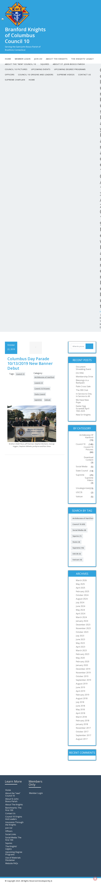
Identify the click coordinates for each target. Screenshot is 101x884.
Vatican (47, 400)
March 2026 (81, 580)
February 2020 (82, 661)
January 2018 (82, 724)
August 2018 (81, 698)
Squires (77, 536)
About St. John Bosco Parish (11, 800)
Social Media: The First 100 (13, 838)
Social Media (81, 466)
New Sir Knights (83, 414)
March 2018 (81, 717)
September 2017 (83, 735)
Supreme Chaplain (15, 79)
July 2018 (80, 702)
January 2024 (82, 621)
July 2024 (80, 602)
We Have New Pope (82, 401)
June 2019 (80, 687)
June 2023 (80, 639)
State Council (39, 394)
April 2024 (80, 613)
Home (8, 59)
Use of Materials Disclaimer (13, 858)
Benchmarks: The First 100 (13, 809)
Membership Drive (84, 376)
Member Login (22, 59)
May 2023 (80, 643)
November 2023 (83, 628)
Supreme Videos (66, 74)
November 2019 (83, 672)
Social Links (10, 834)
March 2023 (81, 650)
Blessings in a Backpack (82, 381)
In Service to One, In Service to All (84, 395)
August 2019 (81, 683)
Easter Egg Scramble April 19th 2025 (82, 408)
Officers (9, 74)
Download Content (88, 458)
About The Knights (56, 59)
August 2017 (81, 739)
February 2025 (82, 591)
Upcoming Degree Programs (70, 69)
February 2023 (82, 654)
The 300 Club (82, 390)
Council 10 (20, 374)
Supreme (38, 400)
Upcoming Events (40, 69)
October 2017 (82, 731)
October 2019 (82, 676)
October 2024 (82, 595)
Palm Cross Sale (83, 386)
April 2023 (80, 647)
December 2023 (83, 624)
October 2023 (82, 632)
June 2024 (80, 606)
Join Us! (38, 59)
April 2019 (80, 691)
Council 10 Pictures (16, 69)
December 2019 (83, 669)
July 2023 (80, 635)
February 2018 (82, 720)
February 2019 (82, 694)
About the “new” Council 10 (12, 794)
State (76, 542)
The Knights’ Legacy (82, 59)
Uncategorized (82, 488)
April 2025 (80, 588)
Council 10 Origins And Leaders (35, 74)
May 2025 (80, 584)
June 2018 (80, 706)
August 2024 (81, 599)
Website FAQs (11, 863)
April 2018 (80, 713)
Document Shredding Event (83, 368)
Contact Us (84, 74)
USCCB (79, 492)
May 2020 (80, 658)
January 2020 (82, 665)
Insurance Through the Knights (14, 823)
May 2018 (80, 709)
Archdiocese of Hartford (44, 377)
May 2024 (80, 610)
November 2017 (83, 728)
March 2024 (81, 617)
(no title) (80, 373)
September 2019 (83, 680)
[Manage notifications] (95, 879)
